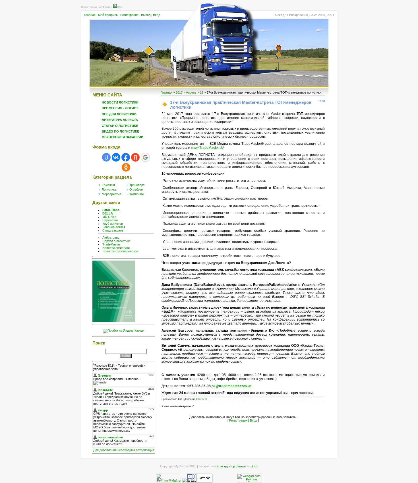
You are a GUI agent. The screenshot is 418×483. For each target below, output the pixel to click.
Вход (156, 14)
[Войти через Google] (145, 157)
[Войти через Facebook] (125, 157)
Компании (136, 194)
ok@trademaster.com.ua (232, 386)
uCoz (254, 466)
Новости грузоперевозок (120, 251)
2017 (179, 92)
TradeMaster (111, 244)
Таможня (108, 185)
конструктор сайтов (231, 466)
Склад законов (112, 230)
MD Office (109, 216)
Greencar (201, 399)
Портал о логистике (116, 241)
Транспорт (136, 185)
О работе (136, 189)
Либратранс (110, 237)
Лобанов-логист (113, 227)
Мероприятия (111, 194)
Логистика (109, 189)
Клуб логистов (112, 223)
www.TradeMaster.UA (207, 148)
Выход (145, 14)
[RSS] (115, 7)
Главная (90, 14)
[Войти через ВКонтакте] (116, 157)
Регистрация (129, 14)
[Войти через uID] (106, 157)
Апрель (191, 92)
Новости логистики (116, 247)
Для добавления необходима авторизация (123, 450)
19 (201, 92)
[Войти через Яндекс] (135, 157)
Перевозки (110, 220)
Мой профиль (108, 14)
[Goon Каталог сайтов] (199, 481)
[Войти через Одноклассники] (126, 167)
